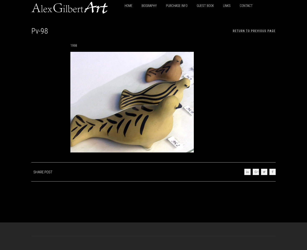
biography (149, 6)
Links (227, 6)
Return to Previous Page (254, 31)
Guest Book (205, 6)
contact (246, 6)
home (128, 6)
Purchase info (177, 6)
